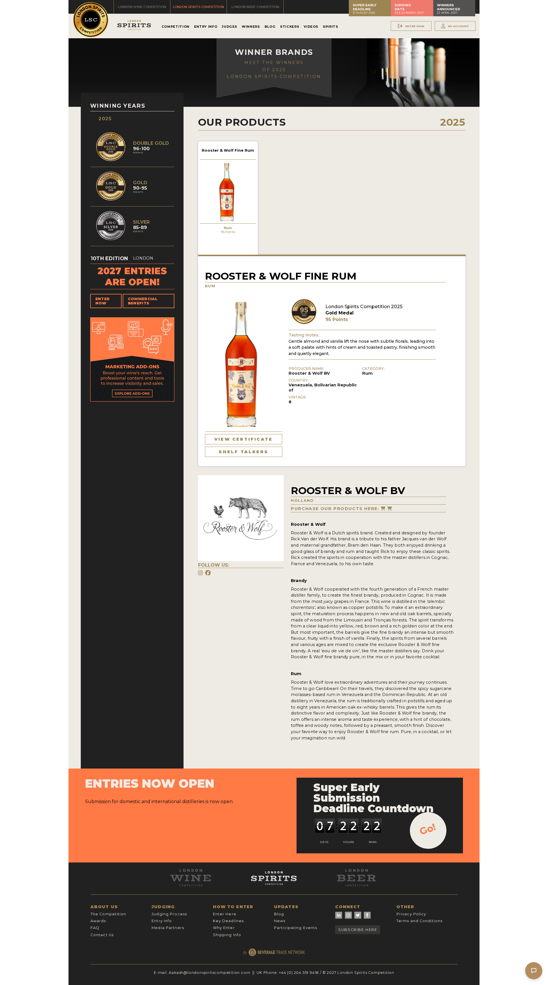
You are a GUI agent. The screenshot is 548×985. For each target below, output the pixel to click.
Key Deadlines (228, 921)
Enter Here (224, 914)
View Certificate (243, 439)
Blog (270, 27)
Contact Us (102, 935)
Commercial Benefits (143, 301)
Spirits (330, 27)
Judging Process (169, 914)
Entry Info (205, 27)
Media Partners (168, 928)
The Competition (108, 914)
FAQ (94, 928)
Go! (428, 829)
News (279, 921)
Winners (251, 27)
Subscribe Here (357, 930)
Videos (311, 27)
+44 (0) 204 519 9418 (299, 972)
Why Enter (224, 928)
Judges (229, 27)
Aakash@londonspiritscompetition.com (209, 972)
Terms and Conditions (419, 921)
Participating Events (295, 928)
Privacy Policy (411, 914)
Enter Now (102, 301)
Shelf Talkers (243, 451)
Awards (98, 921)
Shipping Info (227, 935)
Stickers (289, 27)
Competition (176, 27)
